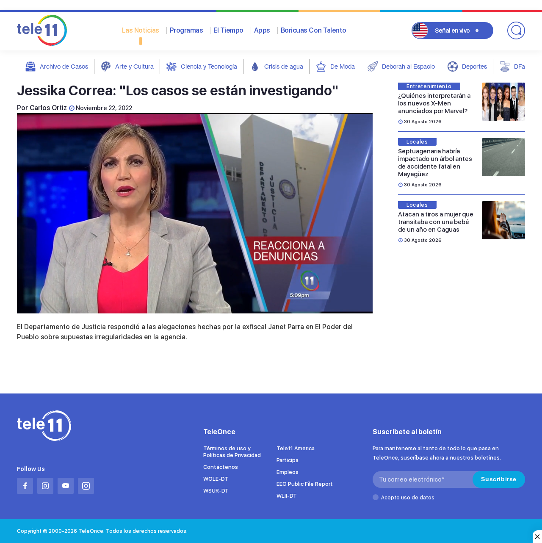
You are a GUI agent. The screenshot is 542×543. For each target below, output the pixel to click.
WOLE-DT (215, 479)
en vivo (452, 30)
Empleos (288, 472)
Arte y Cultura (134, 66)
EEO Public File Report (305, 484)
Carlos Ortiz (48, 108)
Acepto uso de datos (407, 498)
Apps (262, 30)
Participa (288, 460)
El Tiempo (228, 30)
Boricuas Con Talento (313, 30)
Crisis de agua (283, 66)
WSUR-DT (216, 491)
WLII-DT (287, 496)
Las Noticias (140, 30)
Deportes (474, 66)
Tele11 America (296, 448)
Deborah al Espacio (408, 66)
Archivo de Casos (64, 66)
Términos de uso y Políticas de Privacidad (232, 451)
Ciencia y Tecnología (209, 66)
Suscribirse (499, 479)
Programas (186, 30)
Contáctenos (220, 467)
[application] (195, 213)
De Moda (342, 66)
